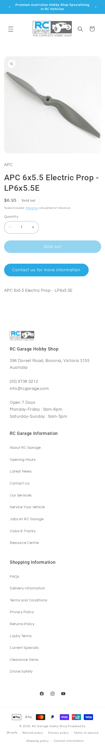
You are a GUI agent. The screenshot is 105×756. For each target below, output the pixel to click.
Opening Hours (23, 460)
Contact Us (20, 483)
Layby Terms (21, 636)
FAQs (14, 576)
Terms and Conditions (28, 600)
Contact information (69, 741)
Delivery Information (27, 588)
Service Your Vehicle (27, 507)
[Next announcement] (95, 6)
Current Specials (24, 648)
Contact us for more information (46, 270)
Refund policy (32, 732)
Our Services (21, 495)
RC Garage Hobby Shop (49, 726)
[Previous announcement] (9, 6)
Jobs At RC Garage (26, 519)
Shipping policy (37, 741)
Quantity (11, 216)
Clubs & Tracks (22, 531)
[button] (11, 29)
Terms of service (86, 732)
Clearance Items (24, 660)
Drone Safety (21, 671)
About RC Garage (25, 448)
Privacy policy (58, 732)
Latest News (21, 471)
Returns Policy (22, 624)
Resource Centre (24, 543)
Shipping (32, 208)
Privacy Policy (22, 612)
